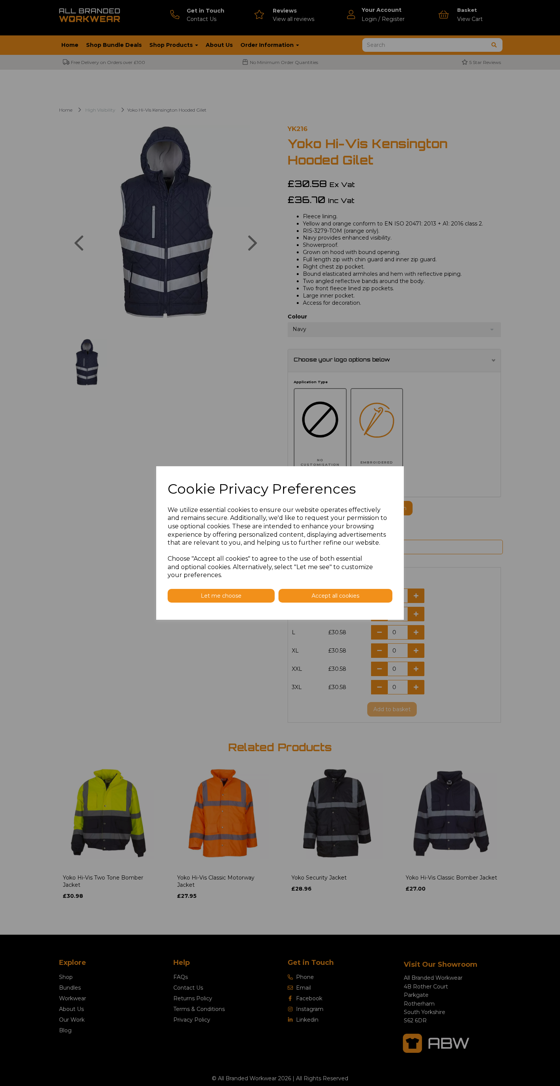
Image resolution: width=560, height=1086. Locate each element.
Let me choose (221, 595)
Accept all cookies (335, 595)
